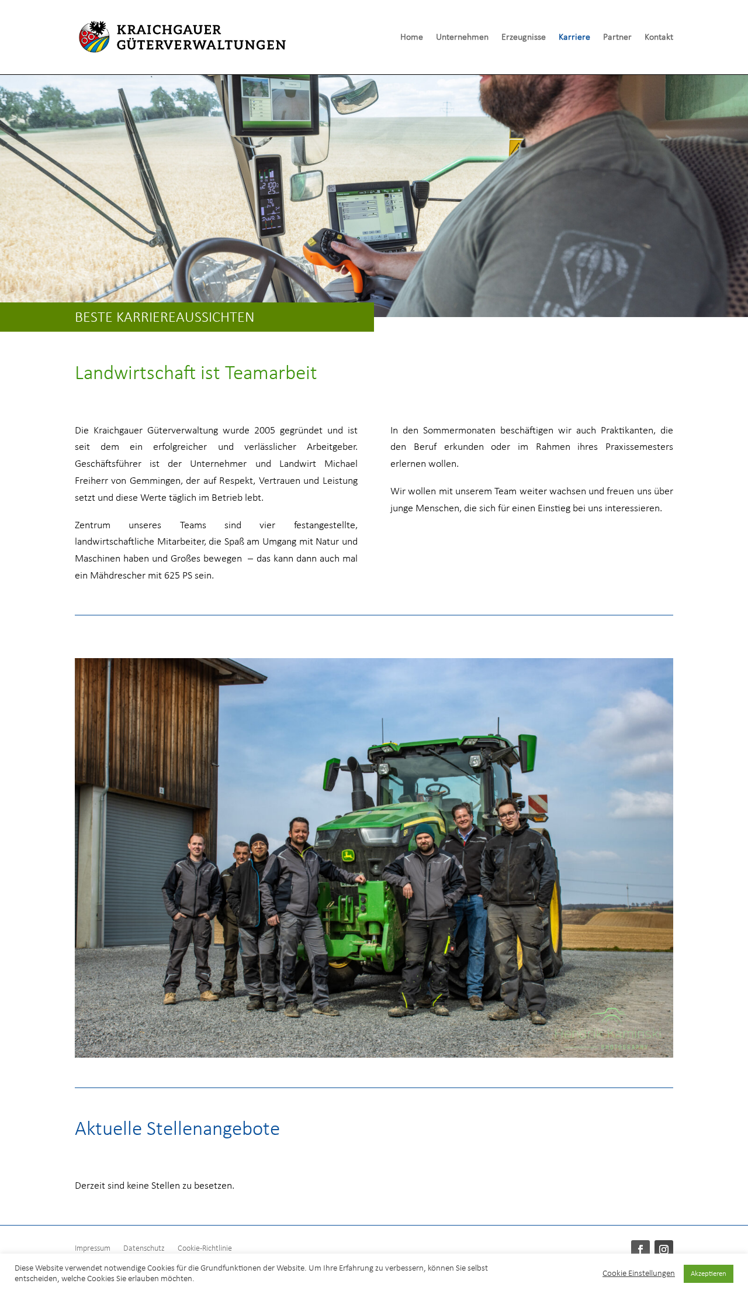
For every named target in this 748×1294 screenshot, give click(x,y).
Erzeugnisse (523, 37)
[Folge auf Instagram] (663, 1249)
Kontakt (659, 37)
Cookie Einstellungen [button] (638, 1273)
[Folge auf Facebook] (640, 1249)
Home (411, 37)
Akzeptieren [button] (708, 1274)
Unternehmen (462, 37)
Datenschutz (144, 1249)
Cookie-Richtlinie (205, 1249)
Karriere (574, 37)
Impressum (92, 1249)
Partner (617, 37)
